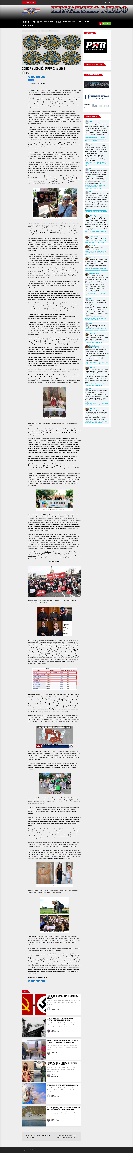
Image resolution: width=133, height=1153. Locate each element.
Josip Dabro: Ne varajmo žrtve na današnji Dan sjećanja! (62, 997)
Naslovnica (26, 22)
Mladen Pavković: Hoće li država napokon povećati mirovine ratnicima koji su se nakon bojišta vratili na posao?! (95, 293)
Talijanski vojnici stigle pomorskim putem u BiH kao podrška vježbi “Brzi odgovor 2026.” (63, 1108)
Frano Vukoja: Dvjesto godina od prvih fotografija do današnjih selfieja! (60, 1019)
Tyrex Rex (92, 215)
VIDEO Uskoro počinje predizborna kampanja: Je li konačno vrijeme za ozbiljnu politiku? (63, 1041)
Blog (24, 26)
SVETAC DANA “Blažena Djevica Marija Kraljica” (62, 1085)
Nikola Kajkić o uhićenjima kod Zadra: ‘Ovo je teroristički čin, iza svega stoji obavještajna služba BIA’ (95, 139)
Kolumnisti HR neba (46, 22)
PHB (37, 22)
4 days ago (94, 140)
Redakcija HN (54, 1030)
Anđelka (52, 1095)
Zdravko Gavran (94, 236)
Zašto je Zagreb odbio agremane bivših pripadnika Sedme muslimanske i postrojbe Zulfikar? (95, 318)
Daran (27, 72)
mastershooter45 (94, 273)
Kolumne (59, 22)
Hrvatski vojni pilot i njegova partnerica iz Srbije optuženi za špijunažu (62, 1064)
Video (87, 22)
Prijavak (30, 26)
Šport (80, 22)
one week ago (97, 188)
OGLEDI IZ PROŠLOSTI (69, 22)
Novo (33, 22)
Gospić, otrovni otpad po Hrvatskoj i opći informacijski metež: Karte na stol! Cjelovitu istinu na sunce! (95, 187)
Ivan (52, 1008)
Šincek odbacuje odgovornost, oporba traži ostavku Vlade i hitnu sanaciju (96, 240)
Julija (90, 121)
